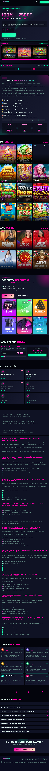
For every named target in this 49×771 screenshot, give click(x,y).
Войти (36, 2)
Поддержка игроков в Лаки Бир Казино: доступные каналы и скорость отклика (18, 432)
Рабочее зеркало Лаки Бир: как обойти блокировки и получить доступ (16, 416)
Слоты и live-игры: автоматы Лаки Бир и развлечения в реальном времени (17, 425)
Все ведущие (44, 228)
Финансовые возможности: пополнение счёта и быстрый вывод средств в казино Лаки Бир (20, 423)
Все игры (45, 142)
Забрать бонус (8, 35)
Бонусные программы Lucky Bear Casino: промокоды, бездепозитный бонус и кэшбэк (19, 421)
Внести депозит (37, 354)
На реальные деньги (22, 295)
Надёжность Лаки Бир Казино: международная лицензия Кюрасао (15, 414)
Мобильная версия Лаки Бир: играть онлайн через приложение (15, 430)
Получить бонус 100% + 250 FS (24, 749)
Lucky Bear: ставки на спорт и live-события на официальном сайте (16, 428)
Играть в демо (8, 295)
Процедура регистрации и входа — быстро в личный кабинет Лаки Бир (16, 418)
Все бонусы (22, 35)
